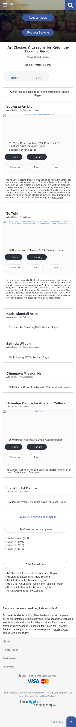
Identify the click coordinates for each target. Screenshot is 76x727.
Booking (37, 157)
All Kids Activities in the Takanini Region (28, 587)
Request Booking (38, 32)
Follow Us (8, 666)
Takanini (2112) (15, 548)
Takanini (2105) (15, 541)
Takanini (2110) (15, 545)
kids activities (35, 618)
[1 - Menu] (5, 5)
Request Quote (38, 17)
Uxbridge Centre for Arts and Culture (35, 403)
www (56, 167)
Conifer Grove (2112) (18, 538)
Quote (14, 157)
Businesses (9, 658)
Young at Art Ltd (19, 106)
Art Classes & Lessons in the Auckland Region (32, 573)
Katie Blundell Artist (22, 314)
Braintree (53, 675)
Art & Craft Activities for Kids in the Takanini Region (34, 583)
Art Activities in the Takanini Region (26, 580)
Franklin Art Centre (21, 488)
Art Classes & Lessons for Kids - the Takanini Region (38, 49)
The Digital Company (56, 692)
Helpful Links (10, 650)
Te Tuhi (12, 213)
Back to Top (57, 721)
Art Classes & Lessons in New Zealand (28, 576)
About (6, 641)
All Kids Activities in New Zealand (24, 590)
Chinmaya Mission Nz (24, 373)
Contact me (15, 167)
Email (37, 167)
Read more (57, 197)
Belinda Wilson (18, 343)
